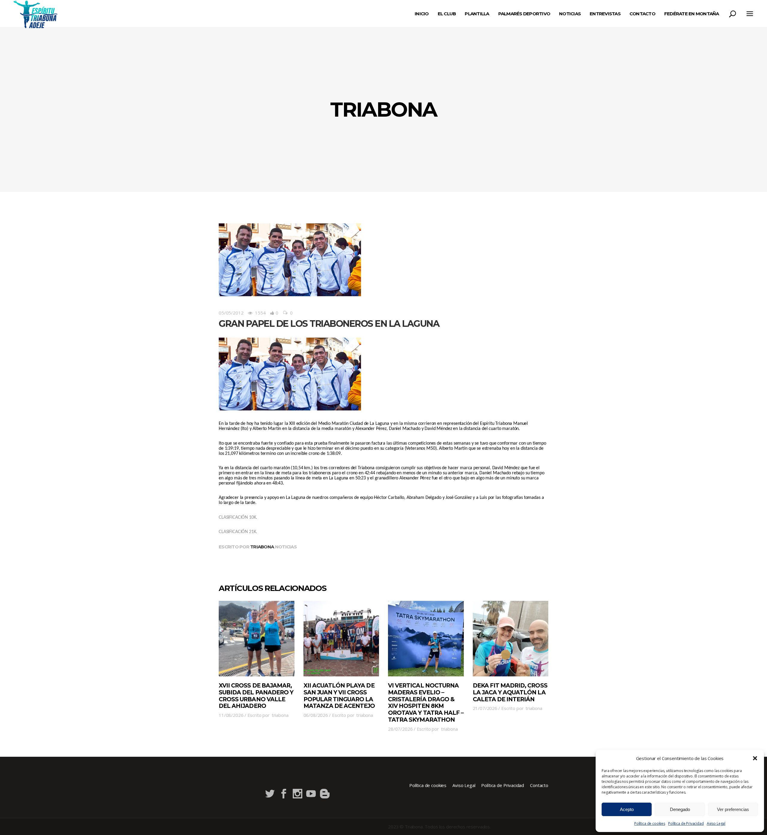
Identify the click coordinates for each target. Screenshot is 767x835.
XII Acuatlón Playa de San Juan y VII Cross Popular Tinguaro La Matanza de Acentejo (339, 695)
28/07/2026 (400, 729)
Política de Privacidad (686, 823)
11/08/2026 (231, 715)
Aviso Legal (716, 823)
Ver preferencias (733, 809)
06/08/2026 (316, 715)
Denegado (680, 809)
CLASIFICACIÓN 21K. (238, 531)
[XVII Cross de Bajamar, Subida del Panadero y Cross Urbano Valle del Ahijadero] (257, 639)
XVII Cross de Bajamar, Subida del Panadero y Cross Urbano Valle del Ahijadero (256, 695)
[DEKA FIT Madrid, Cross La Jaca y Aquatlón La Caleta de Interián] (511, 639)
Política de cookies (649, 823)
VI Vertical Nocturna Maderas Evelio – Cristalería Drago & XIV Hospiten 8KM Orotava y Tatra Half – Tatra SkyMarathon (425, 702)
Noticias (286, 547)
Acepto (627, 809)
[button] (755, 758)
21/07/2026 (485, 708)
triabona (262, 547)
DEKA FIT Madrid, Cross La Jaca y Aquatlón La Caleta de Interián (510, 692)
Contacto (539, 785)
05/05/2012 (231, 313)
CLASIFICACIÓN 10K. (238, 517)
